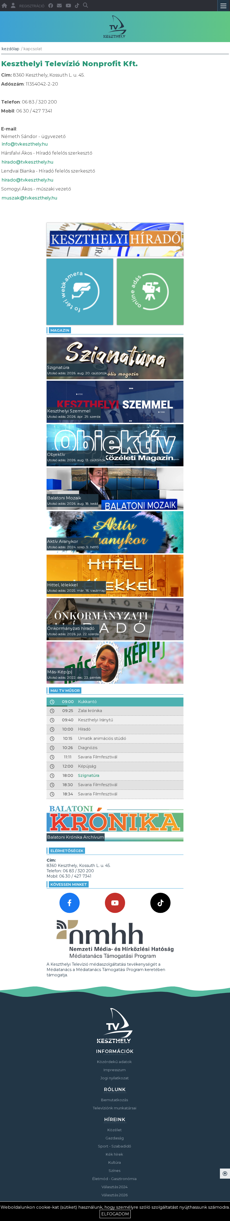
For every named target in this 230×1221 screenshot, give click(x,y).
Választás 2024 (115, 1187)
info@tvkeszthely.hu (25, 144)
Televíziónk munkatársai (114, 1108)
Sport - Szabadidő (114, 1146)
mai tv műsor (65, 690)
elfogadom (115, 1214)
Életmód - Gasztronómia (114, 1178)
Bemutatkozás (114, 1100)
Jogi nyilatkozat (114, 1078)
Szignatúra (88, 775)
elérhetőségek (66, 850)
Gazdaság (114, 1138)
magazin (59, 330)
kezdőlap (10, 48)
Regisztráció (31, 6)
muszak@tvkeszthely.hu (29, 198)
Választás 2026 (115, 1195)
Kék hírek (114, 1154)
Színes (114, 1170)
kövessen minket (68, 884)
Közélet (114, 1130)
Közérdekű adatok (114, 1061)
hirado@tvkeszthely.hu (27, 162)
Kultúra (114, 1162)
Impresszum (115, 1070)
